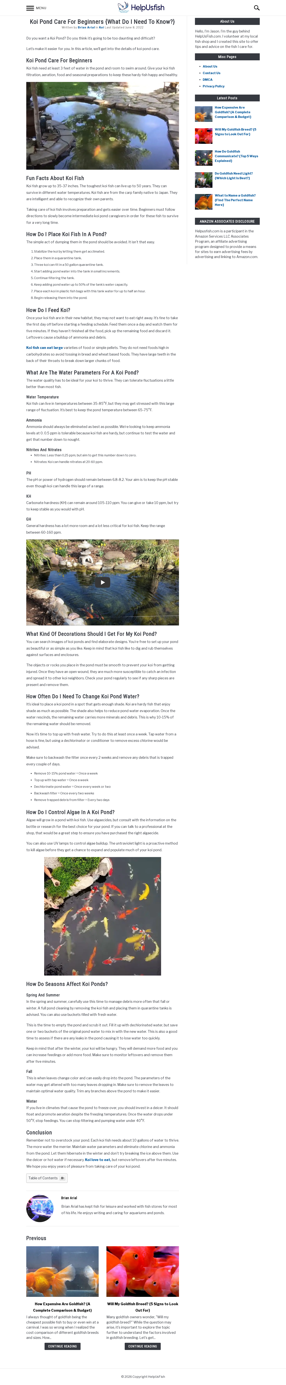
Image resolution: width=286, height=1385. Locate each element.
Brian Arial (86, 27)
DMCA (208, 80)
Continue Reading (62, 1346)
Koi (101, 27)
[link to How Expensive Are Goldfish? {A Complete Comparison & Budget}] (62, 1271)
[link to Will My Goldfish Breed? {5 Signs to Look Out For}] (142, 1271)
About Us (210, 66)
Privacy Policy (214, 86)
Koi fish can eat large (45, 348)
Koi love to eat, (98, 1160)
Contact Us (211, 73)
